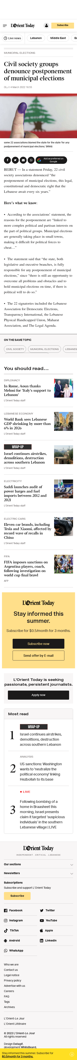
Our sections (12, 864)
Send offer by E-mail (38, 656)
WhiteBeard (28, 1047)
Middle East (58, 38)
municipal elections (44, 349)
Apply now (38, 694)
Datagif (18, 1043)
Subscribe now (38, 644)
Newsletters (12, 873)
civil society (15, 349)
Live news (14, 38)
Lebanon (36, 38)
